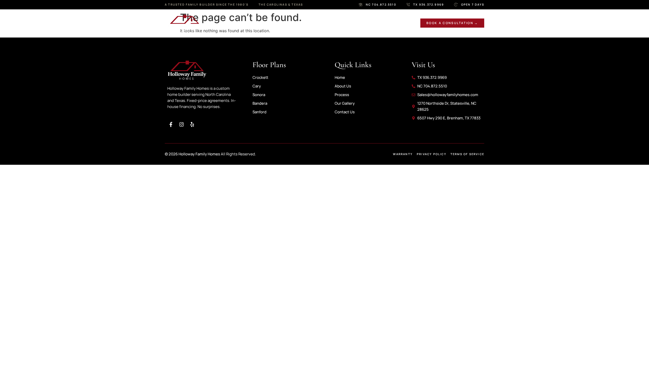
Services (281, 23)
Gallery (312, 23)
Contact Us (379, 23)
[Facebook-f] (170, 124)
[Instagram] (181, 124)
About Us (248, 23)
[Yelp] (192, 124)
